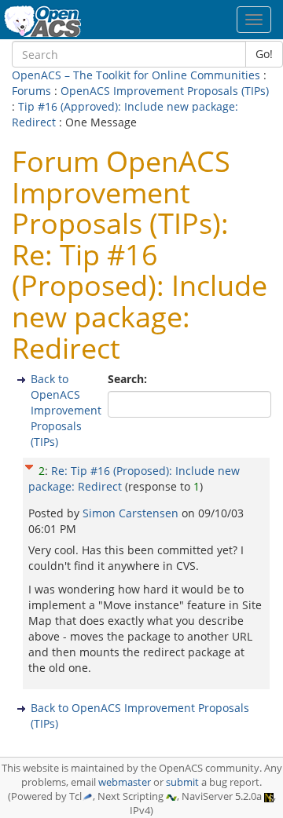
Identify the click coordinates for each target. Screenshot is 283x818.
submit (182, 782)
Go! (264, 53)
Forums (31, 90)
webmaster (124, 782)
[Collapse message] (29, 465)
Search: (129, 378)
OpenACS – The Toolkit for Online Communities (136, 75)
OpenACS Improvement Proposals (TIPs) (165, 90)
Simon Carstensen (132, 513)
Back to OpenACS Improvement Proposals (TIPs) (66, 410)
